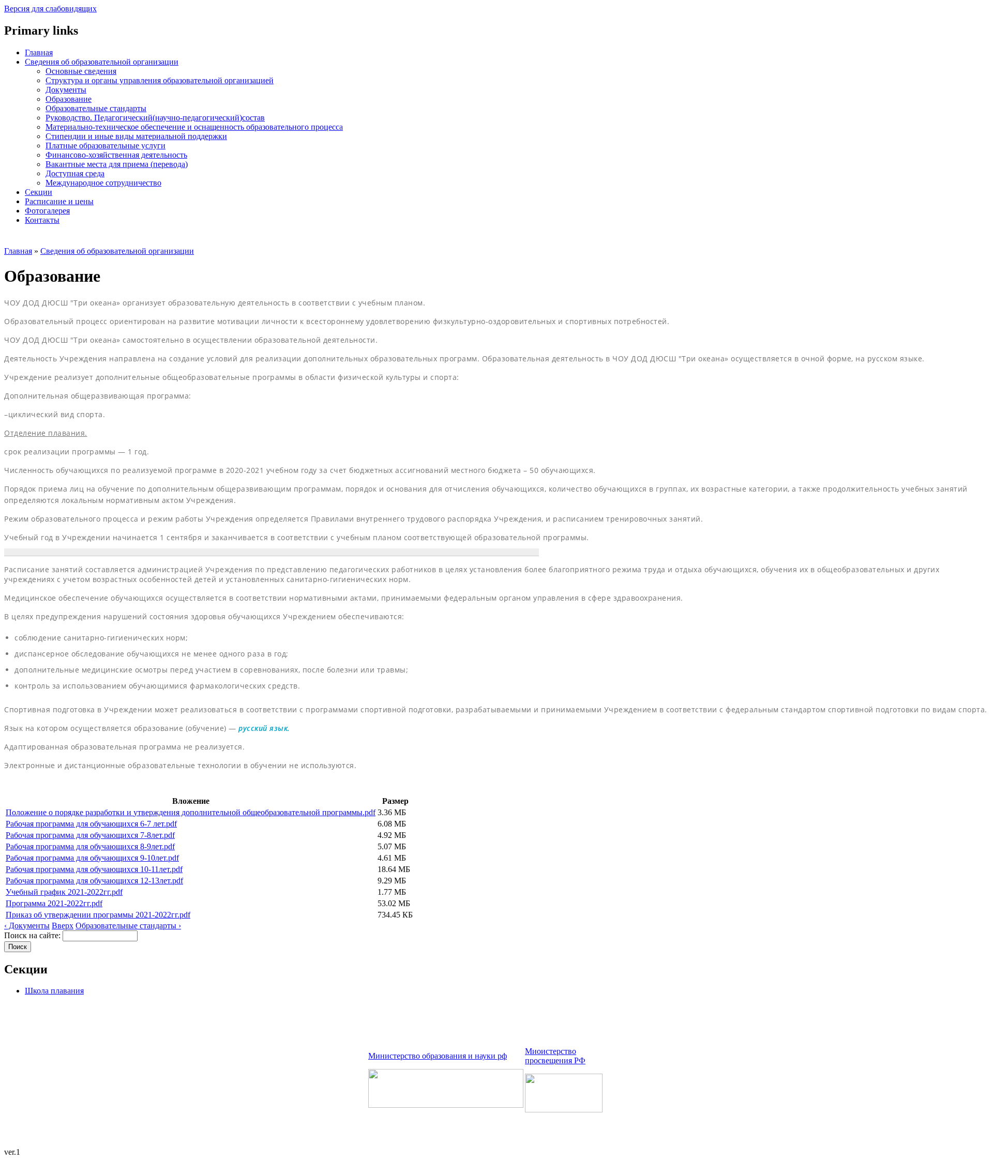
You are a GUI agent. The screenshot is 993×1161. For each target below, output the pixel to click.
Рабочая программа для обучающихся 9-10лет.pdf (92, 857)
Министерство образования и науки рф (437, 1055)
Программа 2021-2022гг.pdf (54, 903)
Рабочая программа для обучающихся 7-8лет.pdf (90, 835)
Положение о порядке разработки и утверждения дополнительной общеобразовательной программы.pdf (190, 812)
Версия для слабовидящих (50, 8)
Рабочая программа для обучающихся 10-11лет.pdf (94, 869)
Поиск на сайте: (33, 935)
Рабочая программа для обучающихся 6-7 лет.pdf (91, 823)
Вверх (62, 925)
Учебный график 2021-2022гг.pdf (64, 892)
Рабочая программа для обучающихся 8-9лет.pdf (90, 846)
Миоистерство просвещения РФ (555, 1056)
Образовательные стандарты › (128, 925)
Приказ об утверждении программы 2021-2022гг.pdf (98, 914)
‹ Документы (27, 925)
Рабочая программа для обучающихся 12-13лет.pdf (94, 880)
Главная (18, 251)
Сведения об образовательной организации (117, 251)
